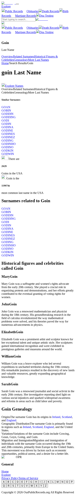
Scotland (67, 417)
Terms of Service (28, 478)
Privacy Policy (9, 478)
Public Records (14, 11)
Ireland (56, 417)
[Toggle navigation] (17, 4)
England (11, 420)
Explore (6, 6)
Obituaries (33, 11)
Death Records (50, 11)
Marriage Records (25, 15)
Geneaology (21, 59)
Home (5, 63)
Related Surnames (23, 56)
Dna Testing (46, 15)
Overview (7, 56)
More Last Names (38, 59)
